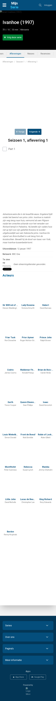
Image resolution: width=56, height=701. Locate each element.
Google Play (39, 677)
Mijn (14, 5)
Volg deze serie (14, 37)
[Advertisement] (28, 94)
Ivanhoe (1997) (18, 22)
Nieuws (30, 53)
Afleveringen (15, 53)
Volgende (33, 132)
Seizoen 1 (20, 62)
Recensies (45, 53)
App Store (19, 677)
